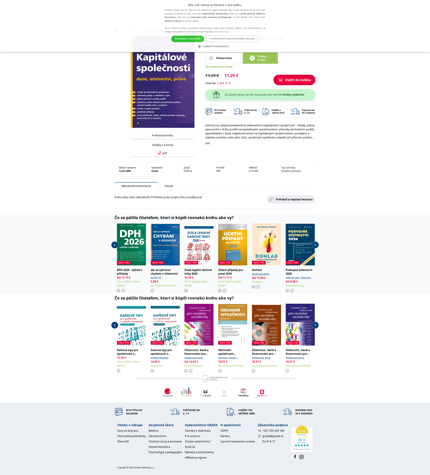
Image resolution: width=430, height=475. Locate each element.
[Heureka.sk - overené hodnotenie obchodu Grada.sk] (302, 438)
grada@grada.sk (273, 436)
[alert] (215, 26)
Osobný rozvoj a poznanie (165, 441)
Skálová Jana (293, 277)
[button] (215, 46)
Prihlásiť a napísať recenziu (294, 199)
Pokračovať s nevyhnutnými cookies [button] (232, 38)
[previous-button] (114, 244)
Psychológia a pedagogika (165, 452)
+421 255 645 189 (273, 431)
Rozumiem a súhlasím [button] (187, 38)
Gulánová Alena (261, 273)
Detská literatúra (159, 447)
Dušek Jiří (156, 277)
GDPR (224, 431)
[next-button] (315, 244)
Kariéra (225, 436)
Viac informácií (221, 31)
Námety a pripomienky (199, 452)
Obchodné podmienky (131, 436)
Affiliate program (196, 457)
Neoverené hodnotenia (136, 186)
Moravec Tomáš (227, 357)
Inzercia (190, 447)
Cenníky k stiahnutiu (198, 431)
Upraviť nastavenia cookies (238, 441)
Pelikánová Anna (193, 357)
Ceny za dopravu (127, 431)
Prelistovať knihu (162, 135)
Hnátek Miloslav (159, 357)
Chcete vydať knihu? (197, 441)
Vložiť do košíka (298, 80)
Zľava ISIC (123, 441)
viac (207, 143)
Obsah (169, 186)
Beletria (153, 431)
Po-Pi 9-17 (269, 441)
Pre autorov (192, 436)
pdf (165, 153)
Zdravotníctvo (157, 436)
